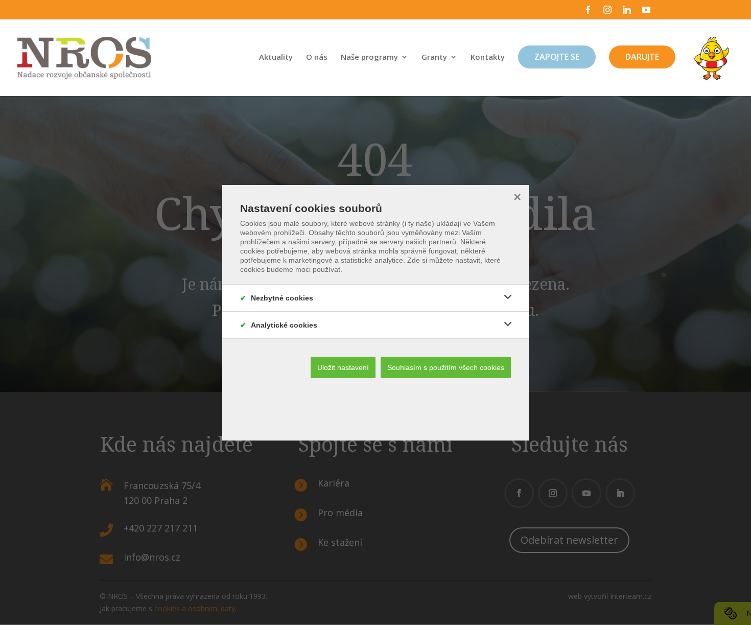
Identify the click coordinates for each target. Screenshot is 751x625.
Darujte (642, 56)
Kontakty (488, 57)
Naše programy (369, 57)
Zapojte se (556, 56)
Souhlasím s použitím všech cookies (445, 367)
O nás (316, 57)
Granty (434, 57)
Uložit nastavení (343, 367)
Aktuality (276, 57)
